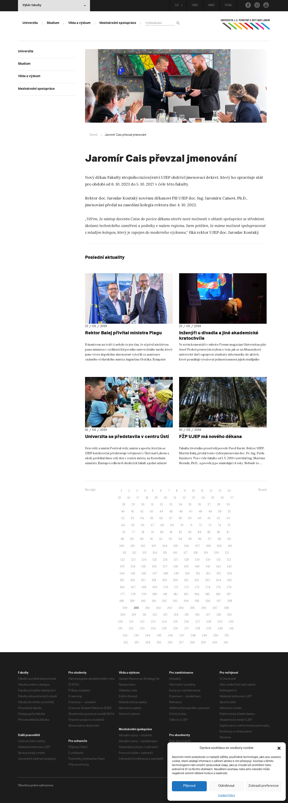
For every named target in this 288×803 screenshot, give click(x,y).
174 (208, 587)
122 (123, 560)
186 (218, 594)
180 (155, 594)
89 (132, 539)
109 (219, 546)
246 (170, 635)
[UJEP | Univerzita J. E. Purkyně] (245, 26)
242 (125, 635)
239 (208, 628)
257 (181, 642)
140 (197, 566)
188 (121, 601)
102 (143, 546)
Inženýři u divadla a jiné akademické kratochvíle (218, 335)
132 (229, 560)
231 (120, 628)
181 (165, 594)
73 (209, 525)
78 (142, 532)
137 (165, 566)
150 (187, 573)
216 (197, 615)
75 (228, 525)
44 (161, 511)
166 (122, 587)
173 (197, 587)
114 (155, 553)
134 (133, 566)
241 (231, 628)
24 (203, 498)
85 (209, 532)
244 (147, 635)
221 (131, 622)
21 (174, 498)
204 (181, 608)
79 (152, 532)
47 (190, 511)
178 (133, 594)
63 (228, 518)
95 (190, 539)
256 (170, 642)
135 (144, 566)
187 (229, 594)
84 (199, 532)
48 (200, 511)
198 (229, 601)
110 (230, 546)
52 (123, 518)
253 (136, 642)
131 (218, 560)
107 (197, 546)
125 (155, 560)
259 (203, 642)
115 (165, 553)
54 (142, 518)
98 (219, 539)
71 (191, 525)
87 (228, 532)
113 (144, 553)
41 (132, 511)
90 (142, 539)
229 (219, 622)
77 (133, 532)
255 (159, 642)
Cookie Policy (226, 795)
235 (164, 628)
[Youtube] (266, 5)
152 (208, 573)
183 (186, 594)
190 (143, 601)
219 (229, 615)
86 (218, 532)
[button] (279, 748)
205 (192, 608)
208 (226, 608)
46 (181, 511)
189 (132, 601)
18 (147, 498)
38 (218, 504)
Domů (93, 135)
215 (186, 615)
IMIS (211, 6)
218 (218, 615)
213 (165, 615)
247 (181, 635)
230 (231, 622)
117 (185, 553)
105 (175, 546)
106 (186, 546)
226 (186, 622)
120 (216, 553)
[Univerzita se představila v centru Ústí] (129, 402)
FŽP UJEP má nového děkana (210, 436)
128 (186, 560)
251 (227, 635)
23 (193, 498)
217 (208, 615)
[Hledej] (178, 23)
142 (218, 566)
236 (175, 628)
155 (122, 580)
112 (134, 553)
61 (209, 518)
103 (154, 546)
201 (147, 608)
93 (170, 539)
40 (123, 511)
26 (222, 498)
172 (186, 587)
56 (161, 518)
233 (142, 628)
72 (200, 525)
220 (120, 622)
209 (122, 615)
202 (158, 608)
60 (199, 518)
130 (208, 560)
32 (161, 504)
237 (186, 628)
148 (165, 573)
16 (128, 498)
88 (122, 539)
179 (144, 594)
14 (229, 491)
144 (122, 573)
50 (220, 511)
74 (219, 525)
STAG (228, 6)
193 (175, 601)
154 (229, 573)
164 (218, 580)
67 (152, 525)
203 (169, 608)
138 (175, 566)
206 (203, 608)
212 (155, 615)
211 (144, 615)
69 (172, 525)
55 (151, 518)
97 (209, 539)
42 (142, 511)
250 (215, 635)
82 (180, 532)
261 (226, 642)
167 (133, 587)
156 (132, 580)
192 (164, 601)
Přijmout (189, 785)
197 (219, 601)
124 (144, 560)
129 (197, 560)
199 (125, 608)
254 (147, 642)
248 (193, 635)
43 (151, 511)
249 (204, 635)
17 (138, 498)
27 (231, 498)
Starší (262, 490)
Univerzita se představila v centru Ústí (127, 436)
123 (133, 560)
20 (165, 498)
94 (180, 539)
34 (180, 504)
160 (175, 580)
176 (229, 587)
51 (229, 511)
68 (162, 525)
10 (193, 491)
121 (227, 553)
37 (209, 504)
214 (176, 615)
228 (208, 622)
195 (197, 601)
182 (175, 594)
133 (122, 566)
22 (184, 498)
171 (176, 587)
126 (165, 560)
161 (186, 580)
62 (218, 518)
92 (160, 539)
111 (124, 553)
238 (197, 628)
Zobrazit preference (263, 785)
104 (164, 546)
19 (156, 498)
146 (144, 573)
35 (189, 504)
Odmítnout (226, 785)
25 (212, 498)
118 (196, 553)
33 (170, 504)
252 (125, 642)
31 (152, 504)
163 (207, 580)
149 (176, 573)
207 (215, 608)
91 (151, 539)
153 (219, 573)
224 (164, 622)
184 (197, 594)
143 (229, 566)
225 (175, 622)
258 (192, 642)
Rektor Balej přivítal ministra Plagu (123, 332)
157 (143, 580)
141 (208, 566)
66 (142, 525)
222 (142, 622)
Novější (90, 490)
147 (155, 573)
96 (200, 539)
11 (202, 491)
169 (155, 587)
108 (208, 546)
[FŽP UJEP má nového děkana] (223, 402)
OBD (195, 6)
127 (176, 560)
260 (214, 642)
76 (123, 532)
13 (220, 491)
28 (123, 504)
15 (119, 498)
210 (134, 615)
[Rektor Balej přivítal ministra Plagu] (129, 298)
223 (153, 622)
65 (133, 525)
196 (208, 601)
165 (229, 580)
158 (154, 580)
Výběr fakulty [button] (31, 6)
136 (154, 566)
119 (206, 553)
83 (189, 532)
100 (121, 546)
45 (171, 511)
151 (198, 573)
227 (197, 622)
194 (186, 601)
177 (123, 594)
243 (136, 635)
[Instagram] (257, 5)
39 (228, 504)
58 (180, 518)
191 (154, 601)
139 (186, 566)
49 (210, 511)
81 (171, 532)
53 (132, 518)
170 (166, 587)
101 (132, 546)
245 (159, 635)
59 (189, 518)
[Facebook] (248, 5)
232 (131, 628)
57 (170, 518)
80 (162, 532)
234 (153, 628)
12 (211, 491)
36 (199, 504)
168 (144, 587)
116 (175, 553)
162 (197, 580)
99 (229, 539)
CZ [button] (177, 6)
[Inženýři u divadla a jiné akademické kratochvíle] (223, 298)
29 (133, 504)
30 (142, 504)
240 (220, 628)
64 (123, 525)
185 (207, 594)
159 (164, 580)
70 (181, 525)
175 (218, 587)
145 (133, 573)
